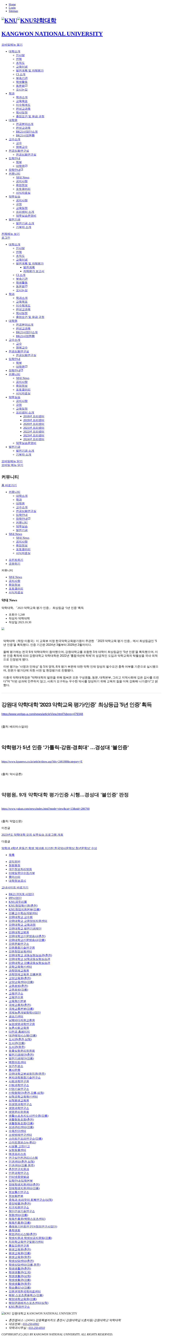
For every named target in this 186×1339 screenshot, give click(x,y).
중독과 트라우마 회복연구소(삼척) (31, 1199)
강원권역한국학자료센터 (25, 1291)
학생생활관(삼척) (20, 1276)
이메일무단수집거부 (22, 873)
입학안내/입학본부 (21, 1180)
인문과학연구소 (19, 1173)
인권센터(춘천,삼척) (22, 1161)
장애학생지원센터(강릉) (24, 1188)
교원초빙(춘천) (18, 985)
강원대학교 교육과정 (22, 924)
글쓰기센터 (16, 1016)
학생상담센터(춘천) (21, 1260)
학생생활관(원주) (20, 1283)
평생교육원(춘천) (20, 1249)
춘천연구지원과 (19, 1169)
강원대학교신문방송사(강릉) (27, 940)
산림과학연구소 (19, 1085)
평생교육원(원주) (20, 1257)
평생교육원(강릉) (20, 1253)
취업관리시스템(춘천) (23, 1234)
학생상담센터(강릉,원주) (24, 1264)
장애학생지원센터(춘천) (24, 1184)
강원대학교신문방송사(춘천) (27, 936)
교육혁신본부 (17, 1001)
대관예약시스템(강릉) (23, 1035)
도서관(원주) (17, 1046)
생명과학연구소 (19, 1108)
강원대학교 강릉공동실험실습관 (29, 962)
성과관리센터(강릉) (21, 1127)
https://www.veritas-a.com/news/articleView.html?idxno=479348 (42, 714)
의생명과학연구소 (20, 1104)
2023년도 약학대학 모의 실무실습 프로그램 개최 (32, 834)
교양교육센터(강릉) (21, 982)
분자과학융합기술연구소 (25, 1077)
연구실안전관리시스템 (23, 1157)
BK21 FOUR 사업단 (21, 894)
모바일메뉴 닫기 (12, 461)
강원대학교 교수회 (21, 917)
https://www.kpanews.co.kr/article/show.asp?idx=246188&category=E (41, 761)
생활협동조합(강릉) (21, 1123)
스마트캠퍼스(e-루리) (22, 1142)
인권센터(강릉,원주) (22, 1165)
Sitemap (13, 11)
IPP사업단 (15, 898)
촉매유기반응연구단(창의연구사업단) (33, 1226)
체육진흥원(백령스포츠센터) (27, 1218)
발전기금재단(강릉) (21, 1058)
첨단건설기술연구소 (22, 1211)
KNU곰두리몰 (18, 901)
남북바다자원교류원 (22, 1020)
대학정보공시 (17, 880)
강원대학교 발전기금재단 (25, 928)
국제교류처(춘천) (20, 1004)
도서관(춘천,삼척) (20, 1039)
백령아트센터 (17, 1062)
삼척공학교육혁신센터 (23, 1096)
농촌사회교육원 (19, 1027)
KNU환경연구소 (19, 1306)
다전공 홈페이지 (19, 1031)
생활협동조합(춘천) (21, 1119)
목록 (12, 854)
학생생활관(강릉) (20, 1280)
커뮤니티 (14, 492)
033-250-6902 (31, 1324)
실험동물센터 (17, 1150)
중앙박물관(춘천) (20, 1203)
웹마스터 (14, 876)
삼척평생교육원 (19, 1100)
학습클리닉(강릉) (20, 1287)
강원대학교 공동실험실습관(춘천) (30, 955)
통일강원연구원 (19, 1245)
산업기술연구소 (19, 1089)
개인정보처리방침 (20, 869)
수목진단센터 (17, 1131)
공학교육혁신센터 (20, 966)
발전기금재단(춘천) (21, 1054)
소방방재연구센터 (20, 1134)
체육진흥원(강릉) (20, 1222)
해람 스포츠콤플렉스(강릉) (26, 1295)
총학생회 (14, 1230)
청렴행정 (14, 865)
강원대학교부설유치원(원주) (27, 1073)
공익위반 (14, 861)
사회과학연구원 (19, 1081)
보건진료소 (16, 1066)
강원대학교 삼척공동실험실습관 (29, 959)
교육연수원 (16, 997)
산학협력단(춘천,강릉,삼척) (26, 1092)
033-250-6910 (37, 1327)
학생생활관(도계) (20, 1272)
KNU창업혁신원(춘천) (23, 905)
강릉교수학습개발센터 (23, 913)
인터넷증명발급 (19, 1176)
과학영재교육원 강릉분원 (25, 974)
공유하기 (14, 563)
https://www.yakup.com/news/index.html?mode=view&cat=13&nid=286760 (45, 808)
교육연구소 (16, 993)
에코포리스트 (17, 1153)
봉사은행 (14, 1069)
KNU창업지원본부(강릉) (24, 909)
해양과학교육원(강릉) (23, 1299)
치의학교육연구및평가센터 (26, 1241)
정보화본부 (16, 1195)
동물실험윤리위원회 (22, 1050)
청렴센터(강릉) (18, 1215)
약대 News (15, 534)
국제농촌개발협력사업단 (25, 1012)
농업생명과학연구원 (22, 1024)
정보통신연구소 (19, 1192)
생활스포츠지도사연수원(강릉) (28, 1115)
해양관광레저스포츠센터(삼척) (28, 1302)
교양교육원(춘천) (20, 978)
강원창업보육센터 (20, 951)
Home (12, 4)
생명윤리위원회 (19, 1111)
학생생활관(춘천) (20, 1268)
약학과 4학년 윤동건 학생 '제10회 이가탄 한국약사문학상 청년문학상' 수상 (49, 848)
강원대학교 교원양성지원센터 (28, 920)
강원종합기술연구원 (22, 947)
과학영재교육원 (19, 970)
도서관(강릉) (17, 1043)
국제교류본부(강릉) (21, 1008)
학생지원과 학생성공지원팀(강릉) (30, 1237)
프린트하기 (16, 559)
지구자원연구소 (19, 1207)
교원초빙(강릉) (18, 989)
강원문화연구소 (19, 943)
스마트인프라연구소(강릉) (26, 1138)
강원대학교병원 (19, 932)
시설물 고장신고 (19, 1146)
